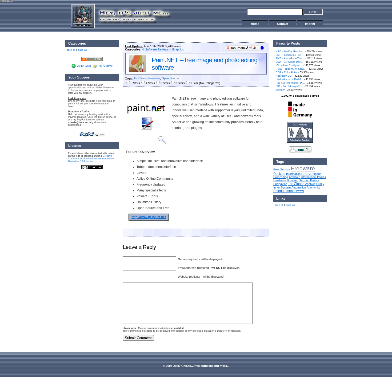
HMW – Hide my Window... (291, 69)
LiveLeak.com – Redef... (289, 79)
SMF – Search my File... (289, 55)
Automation (298, 187)
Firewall (299, 191)
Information (293, 173)
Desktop (279, 173)
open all (279, 205)
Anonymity (313, 187)
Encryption (280, 184)
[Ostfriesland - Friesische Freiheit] (300, 142)
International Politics (313, 177)
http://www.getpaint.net (148, 217)
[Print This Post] (262, 48)
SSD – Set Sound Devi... (289, 62)
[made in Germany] (300, 117)
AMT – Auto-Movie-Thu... (290, 58)
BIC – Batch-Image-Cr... (289, 86)
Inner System (282, 187)
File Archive (105, 65)
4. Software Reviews (155, 49)
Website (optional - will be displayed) (201, 276)
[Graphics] (137, 71)
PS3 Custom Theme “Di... (290, 82)
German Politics (309, 180)
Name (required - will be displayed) (200, 259)
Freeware (153, 78)
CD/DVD (307, 173)
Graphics (178, 49)
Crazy (320, 184)
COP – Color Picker (287, 72)
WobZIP (280, 89)
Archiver (294, 177)
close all (290, 205)
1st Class (140, 78)
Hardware (279, 180)
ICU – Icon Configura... (289, 65)
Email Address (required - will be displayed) (209, 267)
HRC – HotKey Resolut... (290, 51)
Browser (292, 180)
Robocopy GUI (284, 75)
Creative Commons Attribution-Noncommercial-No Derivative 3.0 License (91, 159)
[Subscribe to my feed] (92, 58)
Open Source (170, 78)
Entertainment (283, 191)
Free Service (281, 169)
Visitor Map (84, 65)
